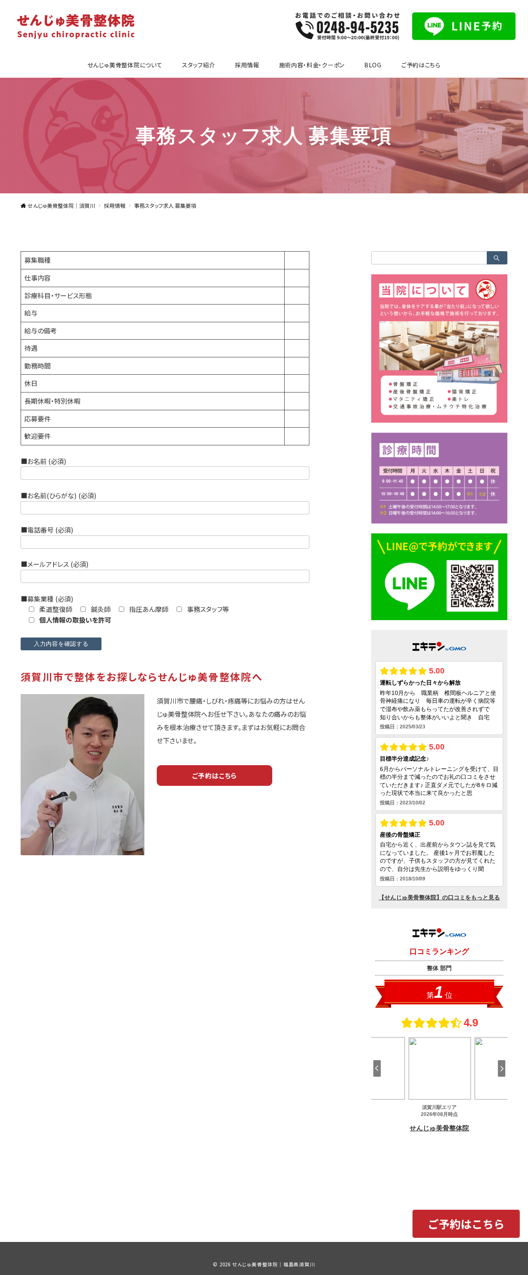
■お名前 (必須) (43, 461)
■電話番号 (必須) (47, 530)
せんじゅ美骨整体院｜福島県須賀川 (273, 1264)
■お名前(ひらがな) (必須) (59, 495)
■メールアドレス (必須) (55, 564)
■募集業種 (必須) (47, 599)
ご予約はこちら (214, 775)
